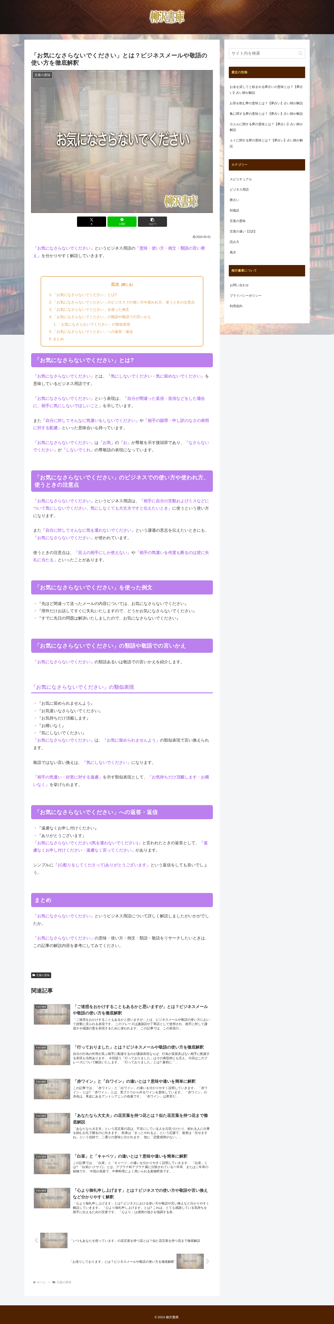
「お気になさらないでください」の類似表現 (93, 324)
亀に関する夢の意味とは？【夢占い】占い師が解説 (266, 113)
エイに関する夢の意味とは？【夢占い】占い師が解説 (266, 143)
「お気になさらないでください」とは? (85, 295)
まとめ (58, 339)
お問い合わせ (239, 285)
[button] (152, 222)
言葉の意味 (43, 975)
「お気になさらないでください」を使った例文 (91, 309)
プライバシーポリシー (246, 295)
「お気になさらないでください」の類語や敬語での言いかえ (102, 317)
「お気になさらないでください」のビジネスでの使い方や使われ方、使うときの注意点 (124, 302)
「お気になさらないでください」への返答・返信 (93, 331)
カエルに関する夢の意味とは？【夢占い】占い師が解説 (266, 127)
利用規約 (236, 306)
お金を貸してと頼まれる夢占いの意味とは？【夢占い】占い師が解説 (266, 89)
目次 (115, 284)
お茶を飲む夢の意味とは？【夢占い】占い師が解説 (266, 103)
